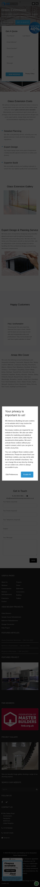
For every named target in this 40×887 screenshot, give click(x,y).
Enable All (27, 474)
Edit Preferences (12, 474)
